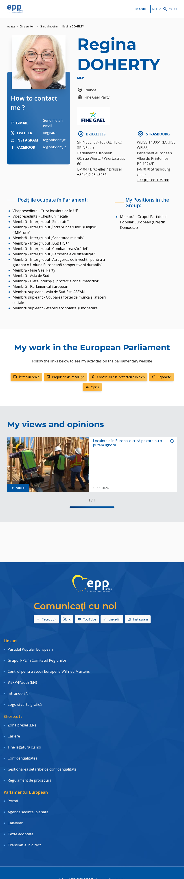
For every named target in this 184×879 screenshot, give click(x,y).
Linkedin (114, 619)
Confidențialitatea (22, 758)
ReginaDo (50, 132)
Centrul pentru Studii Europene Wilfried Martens (49, 671)
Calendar (15, 823)
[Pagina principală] (15, 9)
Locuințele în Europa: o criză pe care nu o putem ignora (127, 443)
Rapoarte (164, 377)
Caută (173, 9)
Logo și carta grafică (25, 704)
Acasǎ (11, 26)
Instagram (140, 619)
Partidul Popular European (30, 649)
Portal (13, 800)
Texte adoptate (20, 834)
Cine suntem (27, 26)
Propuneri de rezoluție (68, 377)
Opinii (95, 387)
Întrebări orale (29, 377)
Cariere (14, 736)
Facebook (49, 619)
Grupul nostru (49, 26)
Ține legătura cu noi (24, 747)
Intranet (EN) (19, 693)
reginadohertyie (54, 140)
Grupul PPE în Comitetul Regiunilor (37, 660)
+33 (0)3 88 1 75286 (153, 180)
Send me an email (53, 123)
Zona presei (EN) (22, 725)
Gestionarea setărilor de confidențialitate (42, 769)
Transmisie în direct (24, 845)
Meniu (140, 9)
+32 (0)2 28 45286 (92, 174)
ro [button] (154, 9)
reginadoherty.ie (54, 147)
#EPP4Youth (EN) (22, 682)
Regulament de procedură (29, 780)
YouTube (89, 619)
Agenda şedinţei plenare (28, 811)
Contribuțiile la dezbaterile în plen (121, 377)
